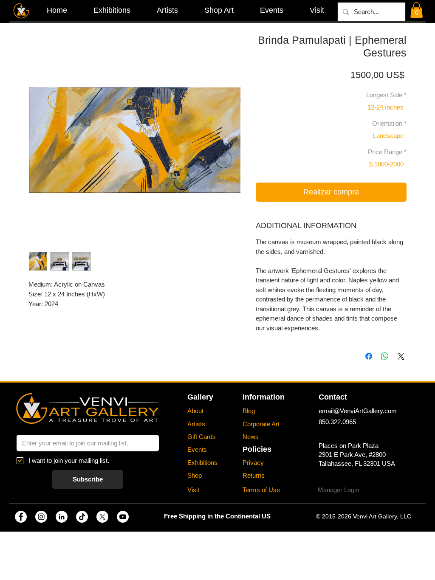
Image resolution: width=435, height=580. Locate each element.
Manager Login (338, 489)
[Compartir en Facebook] (369, 356)
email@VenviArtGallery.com (358, 410)
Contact (333, 397)
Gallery (200, 397)
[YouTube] (123, 517)
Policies (257, 449)
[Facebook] (21, 517)
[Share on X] (401, 356)
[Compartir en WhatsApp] (385, 356)
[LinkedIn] (62, 517)
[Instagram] (41, 517)
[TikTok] (82, 517)
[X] (102, 517)
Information (264, 397)
